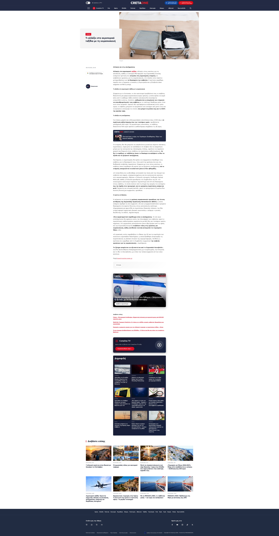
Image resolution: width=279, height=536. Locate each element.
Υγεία (164, 511)
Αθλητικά (170, 8)
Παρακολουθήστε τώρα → (124, 348)
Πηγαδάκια (142, 8)
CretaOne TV (100, 8)
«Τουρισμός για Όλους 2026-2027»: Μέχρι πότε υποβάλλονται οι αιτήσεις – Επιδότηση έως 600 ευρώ (180, 467)
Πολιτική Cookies (90, 532)
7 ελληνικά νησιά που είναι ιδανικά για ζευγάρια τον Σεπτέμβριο (98, 466)
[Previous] (116, 290)
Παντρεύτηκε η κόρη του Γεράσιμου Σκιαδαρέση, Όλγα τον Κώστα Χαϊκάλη (142, 137)
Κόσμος (162, 8)
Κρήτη (116, 8)
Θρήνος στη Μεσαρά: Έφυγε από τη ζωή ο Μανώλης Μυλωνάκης (138, 379)
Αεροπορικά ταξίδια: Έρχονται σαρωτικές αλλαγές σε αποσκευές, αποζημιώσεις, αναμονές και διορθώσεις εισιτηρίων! (97, 498)
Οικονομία (152, 8)
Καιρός (169, 511)
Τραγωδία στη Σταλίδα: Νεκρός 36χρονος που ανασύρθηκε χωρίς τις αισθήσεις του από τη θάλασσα (121, 381)
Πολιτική (132, 8)
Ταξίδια (88, 34)
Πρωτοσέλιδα (181, 8)
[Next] (162, 290)
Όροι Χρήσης (113, 532)
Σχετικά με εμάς (123, 532)
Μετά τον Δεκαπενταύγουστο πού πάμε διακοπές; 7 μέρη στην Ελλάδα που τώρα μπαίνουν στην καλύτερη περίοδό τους (152, 468)
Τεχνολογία (151, 511)
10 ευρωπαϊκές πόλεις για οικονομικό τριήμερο (125, 466)
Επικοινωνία (133, 532)
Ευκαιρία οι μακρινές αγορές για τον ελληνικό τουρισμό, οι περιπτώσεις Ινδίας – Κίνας (138, 327)
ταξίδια (133, 71)
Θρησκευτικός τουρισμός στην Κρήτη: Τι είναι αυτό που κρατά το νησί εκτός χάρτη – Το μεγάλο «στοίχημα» (125, 497)
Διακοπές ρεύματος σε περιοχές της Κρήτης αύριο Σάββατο (122, 425)
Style (160, 511)
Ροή (109, 8)
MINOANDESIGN (189, 532)
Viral (156, 511)
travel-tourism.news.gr (124, 258)
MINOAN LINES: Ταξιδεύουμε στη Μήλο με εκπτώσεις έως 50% (179, 496)
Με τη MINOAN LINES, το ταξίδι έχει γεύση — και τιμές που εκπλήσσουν (152, 496)
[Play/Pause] (139, 290)
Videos (174, 511)
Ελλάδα (124, 8)
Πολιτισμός (132, 511)
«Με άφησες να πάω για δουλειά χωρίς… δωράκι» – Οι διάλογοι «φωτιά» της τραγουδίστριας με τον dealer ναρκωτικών (139, 404)
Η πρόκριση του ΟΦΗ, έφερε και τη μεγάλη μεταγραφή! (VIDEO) (155, 379)
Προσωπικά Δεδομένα (102, 532)
